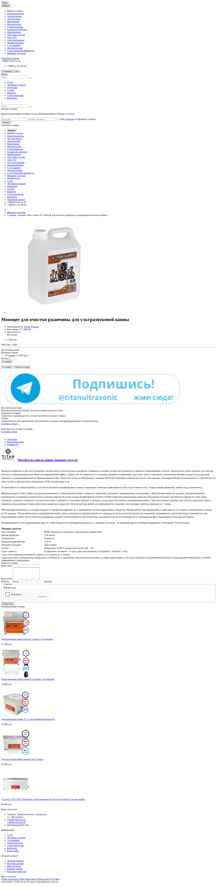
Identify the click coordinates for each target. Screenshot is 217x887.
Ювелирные (13, 21)
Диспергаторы (14, 16)
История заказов (15, 863)
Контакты (12, 98)
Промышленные (15, 43)
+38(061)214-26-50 (16, 822)
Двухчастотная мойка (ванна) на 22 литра (22, 759)
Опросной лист (15, 843)
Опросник (12, 87)
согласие (69, 119)
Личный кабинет (15, 861)
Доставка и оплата (16, 85)
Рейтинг (5, 581)
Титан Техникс (31, 326)
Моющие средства (16, 53)
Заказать (6, 122)
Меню (5, 3)
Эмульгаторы (14, 19)
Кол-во (4, 358)
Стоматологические (17, 29)
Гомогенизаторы (15, 13)
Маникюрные (14, 32)
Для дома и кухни (16, 35)
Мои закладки (14, 866)
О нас (10, 82)
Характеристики (15, 442)
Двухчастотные (14, 48)
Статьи (10, 90)
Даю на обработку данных (78, 119)
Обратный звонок (10, 58)
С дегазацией (14, 45)
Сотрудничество (15, 95)
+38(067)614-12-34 (16, 819)
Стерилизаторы (15, 27)
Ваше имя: (6, 565)
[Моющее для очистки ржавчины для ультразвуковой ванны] (54, 312)
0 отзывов (6, 367)
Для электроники (16, 40)
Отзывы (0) (12, 444)
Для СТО (11, 37)
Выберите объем (9, 352)
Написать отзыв (22, 367)
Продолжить (7, 604)
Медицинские (14, 24)
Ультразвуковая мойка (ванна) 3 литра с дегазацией (27, 639)
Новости (11, 93)
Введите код (10, 587)
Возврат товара (14, 869)
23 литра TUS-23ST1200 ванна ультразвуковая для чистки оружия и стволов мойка (43, 799)
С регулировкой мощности (20, 50)
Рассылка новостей (16, 871)
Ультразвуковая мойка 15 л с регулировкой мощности (28, 719)
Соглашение (13, 840)
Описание (12, 439)
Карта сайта (13, 851)
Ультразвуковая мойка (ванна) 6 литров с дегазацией (27, 679)
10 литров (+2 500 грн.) (16, 355)
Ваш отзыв (6, 578)
